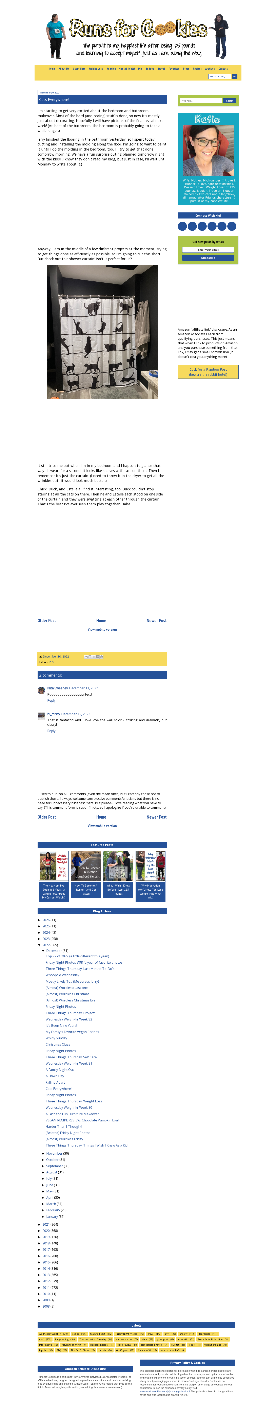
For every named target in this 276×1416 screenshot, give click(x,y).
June (50, 1185)
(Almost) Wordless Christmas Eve (70, 1000)
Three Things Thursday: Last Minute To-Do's (80, 968)
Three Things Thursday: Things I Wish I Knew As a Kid (86, 1145)
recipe (75, 1333)
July (49, 1178)
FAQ (59, 1350)
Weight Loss (96, 68)
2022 (46, 945)
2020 (46, 1230)
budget (175, 1344)
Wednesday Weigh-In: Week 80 (69, 1107)
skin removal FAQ (170, 1350)
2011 (46, 1287)
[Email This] (86, 657)
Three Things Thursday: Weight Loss (74, 1101)
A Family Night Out (60, 1069)
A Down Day (55, 1076)
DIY (140, 68)
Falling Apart (55, 1082)
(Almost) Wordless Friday (64, 1139)
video (192, 1344)
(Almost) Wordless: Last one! (67, 987)
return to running (71, 1344)
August (52, 1172)
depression (204, 1333)
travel (151, 1333)
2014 (46, 1268)
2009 (46, 1300)
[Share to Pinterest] (101, 657)
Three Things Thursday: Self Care (71, 1057)
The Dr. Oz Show (80, 1350)
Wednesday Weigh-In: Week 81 (69, 1063)
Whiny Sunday (56, 1038)
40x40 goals (122, 1350)
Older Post (47, 620)
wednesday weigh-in (50, 1333)
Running (111, 68)
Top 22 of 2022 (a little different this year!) (77, 956)
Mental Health (127, 68)
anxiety (184, 1333)
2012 (46, 1281)
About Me (64, 68)
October (52, 1159)
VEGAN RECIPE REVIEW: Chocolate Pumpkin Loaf (82, 1120)
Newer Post (157, 620)
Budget (150, 68)
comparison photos (151, 1344)
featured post (97, 1333)
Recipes (197, 68)
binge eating (61, 1339)
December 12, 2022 (75, 714)
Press (186, 68)
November (54, 1153)
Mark (144, 1339)
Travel (161, 68)
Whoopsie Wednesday (62, 975)
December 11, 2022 (83, 688)
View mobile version (102, 629)
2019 (46, 1237)
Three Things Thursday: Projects (71, 1013)
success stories (124, 1339)
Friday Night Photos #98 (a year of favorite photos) (84, 962)
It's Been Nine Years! (61, 1025)
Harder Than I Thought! (64, 1126)
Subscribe (208, 257)
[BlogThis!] (90, 657)
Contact (223, 68)
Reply (51, 700)
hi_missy (53, 714)
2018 (46, 1243)
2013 (46, 1275)
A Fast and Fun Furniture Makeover (72, 1114)
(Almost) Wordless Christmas (67, 994)
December (54, 950)
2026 (46, 920)
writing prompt (212, 1344)
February (53, 1210)
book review (124, 1344)
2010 (46, 1294)
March (51, 1204)
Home (51, 68)
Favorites (174, 68)
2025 (46, 926)
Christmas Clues (58, 1044)
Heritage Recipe (99, 1344)
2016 (46, 1256)
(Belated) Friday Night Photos (68, 1133)
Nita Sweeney (57, 688)
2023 (46, 939)
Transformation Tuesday (92, 1339)
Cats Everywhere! (59, 1088)
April (50, 1197)
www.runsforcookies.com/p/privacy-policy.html (165, 1391)
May (50, 1191)
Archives (210, 68)
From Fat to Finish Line (210, 1339)
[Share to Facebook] (98, 657)
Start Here (79, 68)
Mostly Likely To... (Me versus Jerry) (72, 981)
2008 (46, 1306)
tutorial (102, 1350)
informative (45, 1344)
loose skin (183, 1339)
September (55, 1166)
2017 (46, 1249)
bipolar (43, 1350)
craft (41, 1339)
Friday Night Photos (61, 1006)
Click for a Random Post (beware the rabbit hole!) (208, 372)
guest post (162, 1339)
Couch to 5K (144, 1350)
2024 (46, 932)
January (52, 1216)
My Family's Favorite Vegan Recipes (72, 1032)
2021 (46, 1224)
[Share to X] (94, 657)
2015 (46, 1262)
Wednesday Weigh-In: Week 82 (69, 1019)
